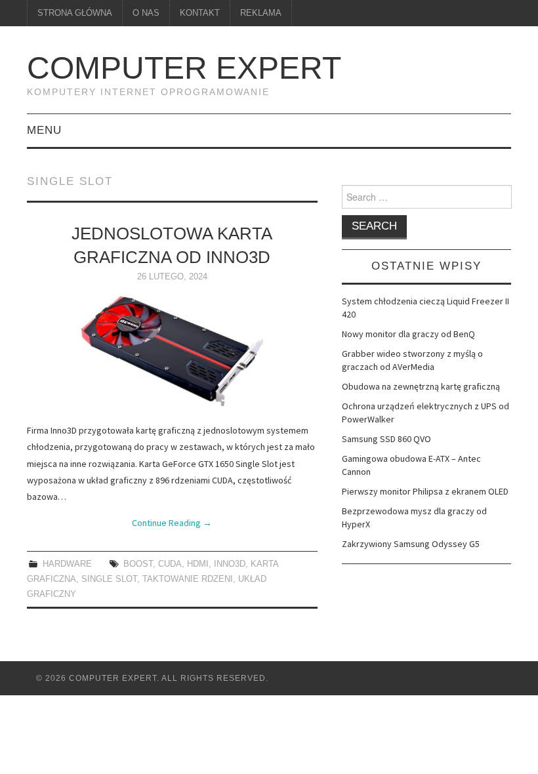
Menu (44, 130)
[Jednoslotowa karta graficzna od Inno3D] (172, 352)
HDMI (198, 564)
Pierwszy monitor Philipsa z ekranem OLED (425, 491)
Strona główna (74, 13)
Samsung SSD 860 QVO (386, 439)
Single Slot (109, 579)
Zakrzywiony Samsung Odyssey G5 (411, 544)
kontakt (200, 13)
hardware (67, 564)
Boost (138, 564)
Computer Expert (184, 68)
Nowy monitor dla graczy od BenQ (408, 334)
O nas (146, 13)
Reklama (260, 13)
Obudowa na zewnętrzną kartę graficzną (421, 386)
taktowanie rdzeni (187, 579)
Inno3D (229, 564)
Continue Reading (172, 523)
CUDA (170, 564)
